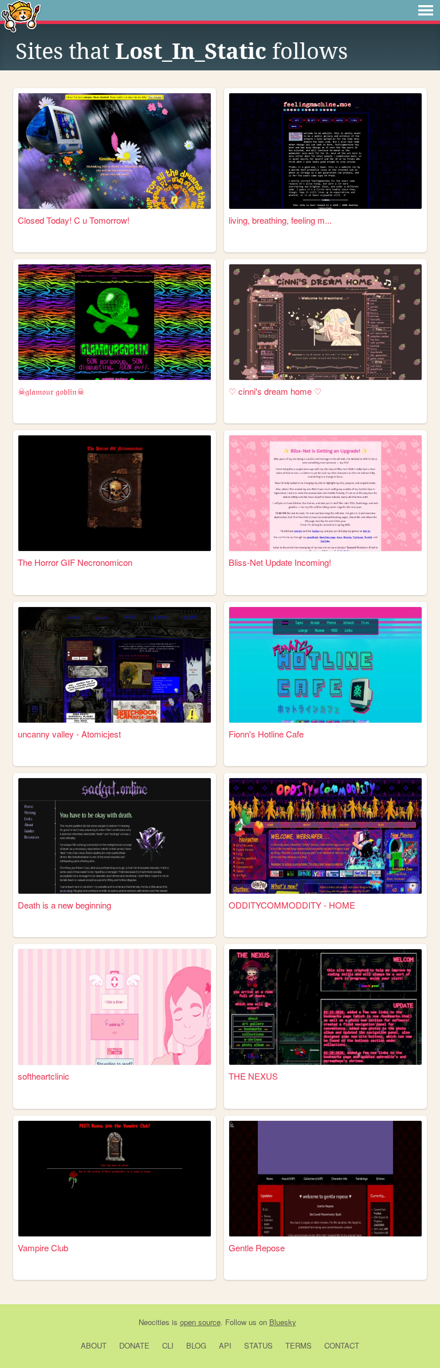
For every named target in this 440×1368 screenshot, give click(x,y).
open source (200, 1322)
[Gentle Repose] (325, 1178)
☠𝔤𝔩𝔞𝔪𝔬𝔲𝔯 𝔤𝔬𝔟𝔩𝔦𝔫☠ (51, 391)
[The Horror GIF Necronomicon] (114, 493)
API (225, 1345)
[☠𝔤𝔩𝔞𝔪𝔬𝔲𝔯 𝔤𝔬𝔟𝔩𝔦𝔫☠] (114, 322)
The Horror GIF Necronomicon (75, 562)
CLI (168, 1345)
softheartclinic (43, 1076)
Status (258, 1345)
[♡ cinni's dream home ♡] (325, 322)
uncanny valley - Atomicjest (69, 734)
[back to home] (21, 16)
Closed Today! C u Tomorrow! (73, 220)
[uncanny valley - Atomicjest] (114, 664)
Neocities (154, 1322)
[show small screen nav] (425, 10)
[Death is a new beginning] (114, 836)
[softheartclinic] (114, 1007)
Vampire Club (43, 1248)
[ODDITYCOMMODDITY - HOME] (325, 836)
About (94, 1345)
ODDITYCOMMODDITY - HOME (292, 905)
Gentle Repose (257, 1248)
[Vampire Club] (114, 1178)
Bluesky (282, 1322)
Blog (196, 1345)
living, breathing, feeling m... (280, 220)
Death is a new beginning (64, 905)
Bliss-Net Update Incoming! (280, 562)
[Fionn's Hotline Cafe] (325, 664)
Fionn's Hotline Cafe (266, 734)
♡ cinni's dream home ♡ (275, 391)
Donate (134, 1345)
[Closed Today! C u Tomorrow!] (114, 151)
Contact (341, 1345)
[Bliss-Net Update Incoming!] (325, 493)
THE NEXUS (253, 1076)
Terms (298, 1345)
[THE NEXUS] (325, 1007)
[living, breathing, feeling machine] (325, 151)
